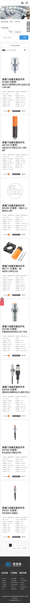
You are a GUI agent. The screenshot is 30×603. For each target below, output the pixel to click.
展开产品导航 (14, 45)
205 (19, 548)
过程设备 (22, 582)
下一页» (24, 548)
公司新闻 (4, 584)
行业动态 (4, 587)
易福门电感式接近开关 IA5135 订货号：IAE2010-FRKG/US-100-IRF (14, 146)
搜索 (25, 37)
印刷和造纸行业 (23, 587)
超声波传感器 (14, 584)
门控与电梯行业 (23, 580)
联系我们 (4, 580)
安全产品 (13, 587)
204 (14, 548)
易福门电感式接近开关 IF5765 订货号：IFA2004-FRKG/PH (13, 450)
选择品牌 (17, 32)
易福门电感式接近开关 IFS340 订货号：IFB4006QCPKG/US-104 (14, 329)
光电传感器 (13, 580)
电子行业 (22, 578)
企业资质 (4, 582)
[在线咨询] (28, 27)
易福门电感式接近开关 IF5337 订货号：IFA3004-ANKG (13, 510)
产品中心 (17, 22)
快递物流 (22, 589)
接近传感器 (13, 578)
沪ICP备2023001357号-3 (15, 600)
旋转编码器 (13, 589)
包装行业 (22, 584)
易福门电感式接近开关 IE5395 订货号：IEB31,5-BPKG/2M (15, 208)
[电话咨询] (28, 23)
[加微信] (28, 30)
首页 (11, 22)
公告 (3, 589)
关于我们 (4, 578)
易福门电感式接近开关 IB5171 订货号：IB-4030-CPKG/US (13, 268)
